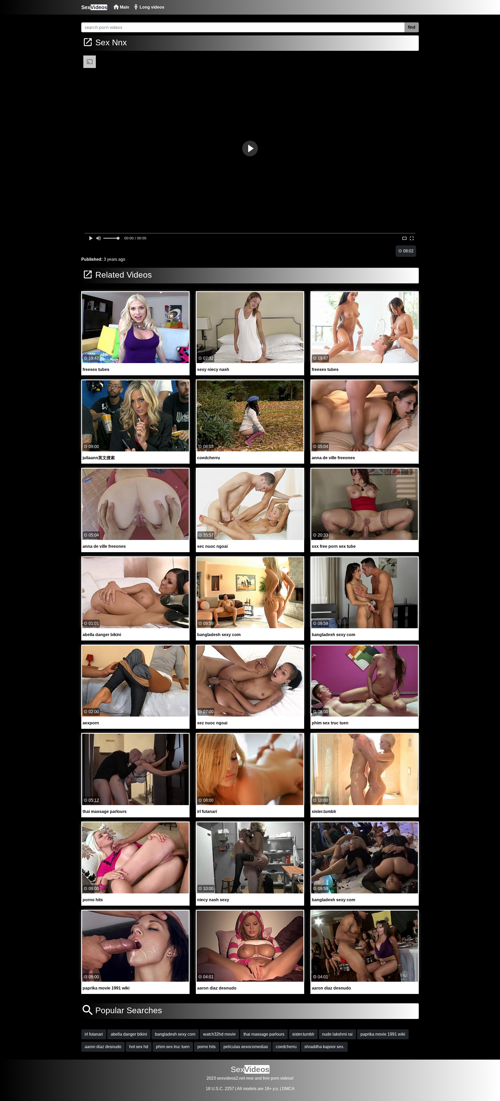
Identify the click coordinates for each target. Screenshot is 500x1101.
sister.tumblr (303, 1034)
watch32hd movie (219, 1034)
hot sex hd (138, 1046)
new (250, 1078)
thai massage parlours (263, 1034)
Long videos (151, 7)
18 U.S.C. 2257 (220, 1088)
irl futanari (94, 1034)
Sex (94, 7)
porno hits (206, 1046)
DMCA (288, 1088)
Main (124, 7)
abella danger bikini (129, 1034)
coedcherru (286, 1046)
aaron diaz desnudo (103, 1046)
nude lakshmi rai (337, 1034)
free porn (271, 1078)
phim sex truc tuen (173, 1046)
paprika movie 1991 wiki (382, 1034)
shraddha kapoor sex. (324, 1046)
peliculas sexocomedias (245, 1046)
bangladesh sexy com (175, 1034)
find (411, 27)
